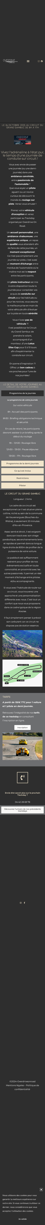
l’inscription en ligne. (13, 720)
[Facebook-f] (24, 903)
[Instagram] (39, 61)
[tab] (22, 393)
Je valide (22, 1219)
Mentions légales (15, 1085)
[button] (41, 1189)
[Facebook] (42, 61)
